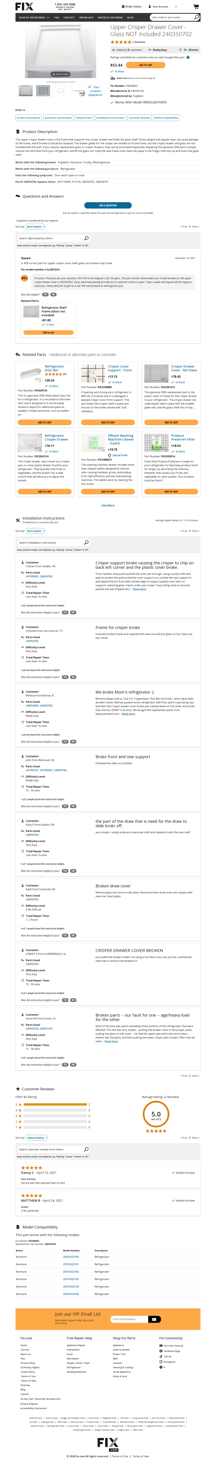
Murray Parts (77, 1422)
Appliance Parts (154, 1425)
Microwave (73, 1358)
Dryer (70, 1353)
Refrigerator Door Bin (54, 368)
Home (24, 1345)
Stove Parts (88, 1425)
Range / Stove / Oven (78, 1362)
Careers (25, 1393)
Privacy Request (29, 1403)
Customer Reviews (139, 117)
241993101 (32, 770)
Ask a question (108, 205)
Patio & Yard (120, 1376)
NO (53, 294)
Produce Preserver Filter (183, 437)
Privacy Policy (28, 1362)
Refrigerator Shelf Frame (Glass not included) (54, 311)
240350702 (46, 576)
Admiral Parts (35, 1418)
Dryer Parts (73, 1425)
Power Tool (119, 1353)
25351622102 (71, 1271)
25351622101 (71, 1264)
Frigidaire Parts (109, 1418)
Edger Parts (123, 1429)
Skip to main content (108, 19)
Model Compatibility (166, 117)
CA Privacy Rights (30, 1367)
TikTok (167, 1356)
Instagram (169, 1361)
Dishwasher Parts (176, 1422)
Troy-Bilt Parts (109, 1422)
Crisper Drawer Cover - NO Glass (184, 368)
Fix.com (26, 1338)
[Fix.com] (25, 6)
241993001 (32, 576)
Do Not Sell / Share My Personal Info (39, 1398)
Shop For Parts (124, 1338)
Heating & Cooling (123, 1367)
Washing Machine (76, 1371)
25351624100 (71, 1294)
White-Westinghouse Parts (151, 1422)
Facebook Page (172, 1351)
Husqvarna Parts (140, 1418)
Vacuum (117, 1362)
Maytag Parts (47, 1422)
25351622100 (71, 1257)
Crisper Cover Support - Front (120, 368)
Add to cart (145, 65)
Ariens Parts (52, 1418)
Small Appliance (122, 1371)
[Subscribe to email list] (154, 1319)
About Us (26, 1353)
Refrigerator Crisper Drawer (56, 437)
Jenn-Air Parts (158, 1418)
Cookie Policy (28, 1371)
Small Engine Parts (82, 1429)
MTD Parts (62, 1422)
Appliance (118, 1345)
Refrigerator (74, 1367)
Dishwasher (73, 1349)
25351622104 (71, 1286)
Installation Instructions (110, 117)
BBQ (115, 1358)
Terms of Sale (28, 1380)
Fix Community (171, 1338)
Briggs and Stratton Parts (73, 1418)
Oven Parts (103, 1425)
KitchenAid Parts (177, 1418)
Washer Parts (37, 1425)
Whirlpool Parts (127, 1422)
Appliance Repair (76, 1345)
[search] (196, 17)
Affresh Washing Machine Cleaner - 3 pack (121, 439)
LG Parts (33, 1422)
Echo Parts (94, 1418)
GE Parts (124, 1418)
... (138, 589)
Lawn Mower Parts (174, 1425)
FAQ (56, 17)
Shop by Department (32, 17)
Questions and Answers (58, 117)
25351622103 (71, 1279)
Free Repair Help (79, 1338)
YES (45, 294)
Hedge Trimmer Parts (104, 1429)
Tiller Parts (138, 1429)
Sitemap (25, 1384)
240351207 (46, 1028)
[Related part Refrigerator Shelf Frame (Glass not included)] (32, 316)
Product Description (28, 117)
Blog (130, 17)
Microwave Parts (135, 1425)
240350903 (32, 705)
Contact (69, 17)
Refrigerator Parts (56, 1425)
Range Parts (118, 1425)
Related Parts (84, 117)
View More (108, 505)
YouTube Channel (173, 1345)
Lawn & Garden (121, 1349)
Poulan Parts (93, 1422)
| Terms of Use (119, 1456)
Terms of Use (28, 1376)
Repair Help (86, 17)
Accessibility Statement (34, 1408)
